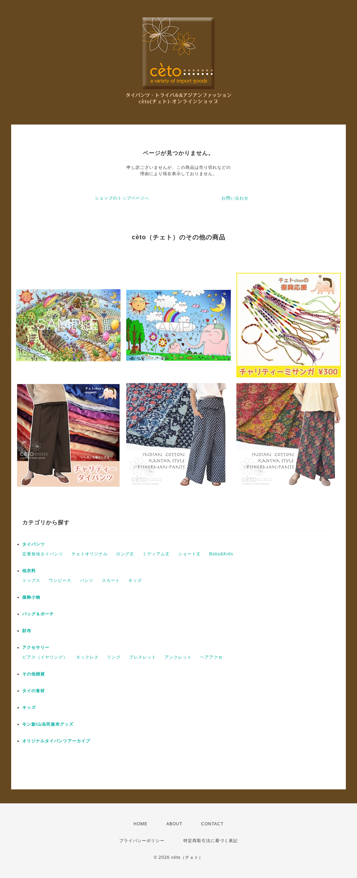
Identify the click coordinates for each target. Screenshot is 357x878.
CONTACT (212, 823)
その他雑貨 (33, 673)
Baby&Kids (221, 553)
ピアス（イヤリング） (45, 657)
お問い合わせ (235, 198)
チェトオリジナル (89, 553)
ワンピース (60, 580)
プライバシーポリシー (142, 840)
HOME (140, 823)
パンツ (86, 580)
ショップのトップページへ (122, 198)
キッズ (135, 580)
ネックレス (87, 657)
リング (114, 657)
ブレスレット (142, 657)
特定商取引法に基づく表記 (210, 840)
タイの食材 (33, 690)
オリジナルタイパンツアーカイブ (56, 740)
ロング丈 (125, 553)
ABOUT (174, 823)
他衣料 (29, 570)
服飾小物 (31, 597)
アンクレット (178, 657)
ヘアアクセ (211, 657)
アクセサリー (36, 647)
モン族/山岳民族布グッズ (48, 724)
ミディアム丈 (156, 553)
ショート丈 (189, 553)
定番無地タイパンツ (42, 553)
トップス (31, 580)
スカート (111, 580)
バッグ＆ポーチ (38, 613)
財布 (26, 630)
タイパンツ (33, 544)
